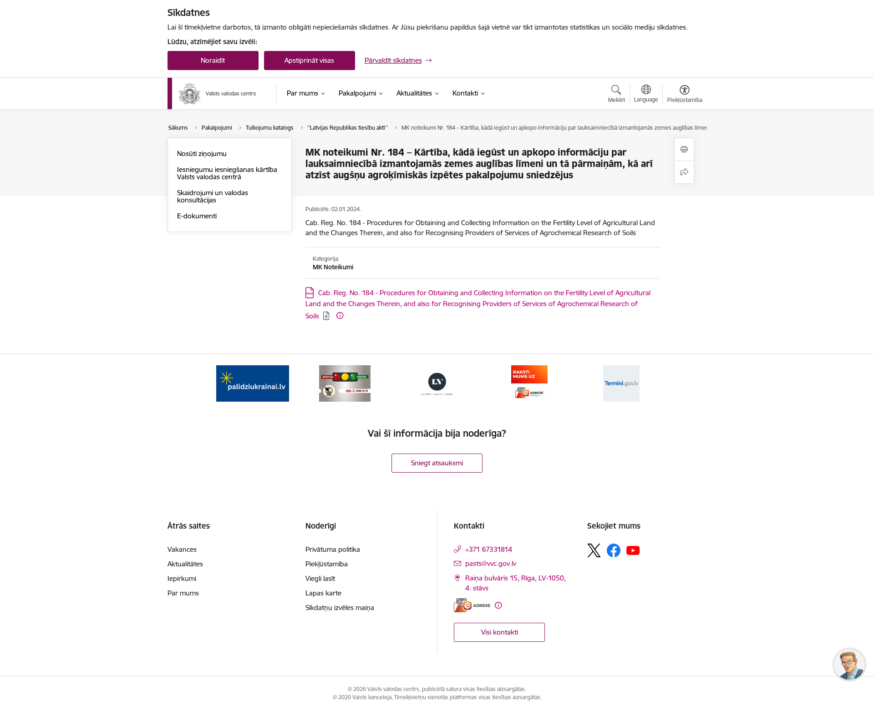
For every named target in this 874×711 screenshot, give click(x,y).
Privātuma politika (332, 549)
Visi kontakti (499, 632)
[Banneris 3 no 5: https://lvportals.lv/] (437, 382)
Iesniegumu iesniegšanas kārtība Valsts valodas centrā (227, 173)
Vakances (182, 549)
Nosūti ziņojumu (202, 153)
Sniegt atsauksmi (437, 463)
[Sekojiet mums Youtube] (633, 550)
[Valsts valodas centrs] (217, 94)
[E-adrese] (472, 605)
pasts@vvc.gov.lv (490, 563)
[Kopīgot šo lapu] (684, 172)
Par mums (183, 593)
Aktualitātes (185, 564)
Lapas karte (323, 593)
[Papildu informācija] (339, 315)
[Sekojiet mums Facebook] (613, 550)
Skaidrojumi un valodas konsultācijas (212, 196)
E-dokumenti (197, 216)
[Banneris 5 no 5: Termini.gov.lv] (621, 382)
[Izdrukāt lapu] (684, 149)
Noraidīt (213, 60)
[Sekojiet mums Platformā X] (594, 550)
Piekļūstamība (326, 564)
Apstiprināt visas (309, 60)
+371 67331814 (488, 549)
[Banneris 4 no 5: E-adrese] (529, 382)
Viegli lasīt (320, 578)
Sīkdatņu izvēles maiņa (339, 607)
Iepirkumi (182, 578)
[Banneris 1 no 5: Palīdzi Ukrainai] (252, 382)
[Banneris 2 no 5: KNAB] (344, 382)
